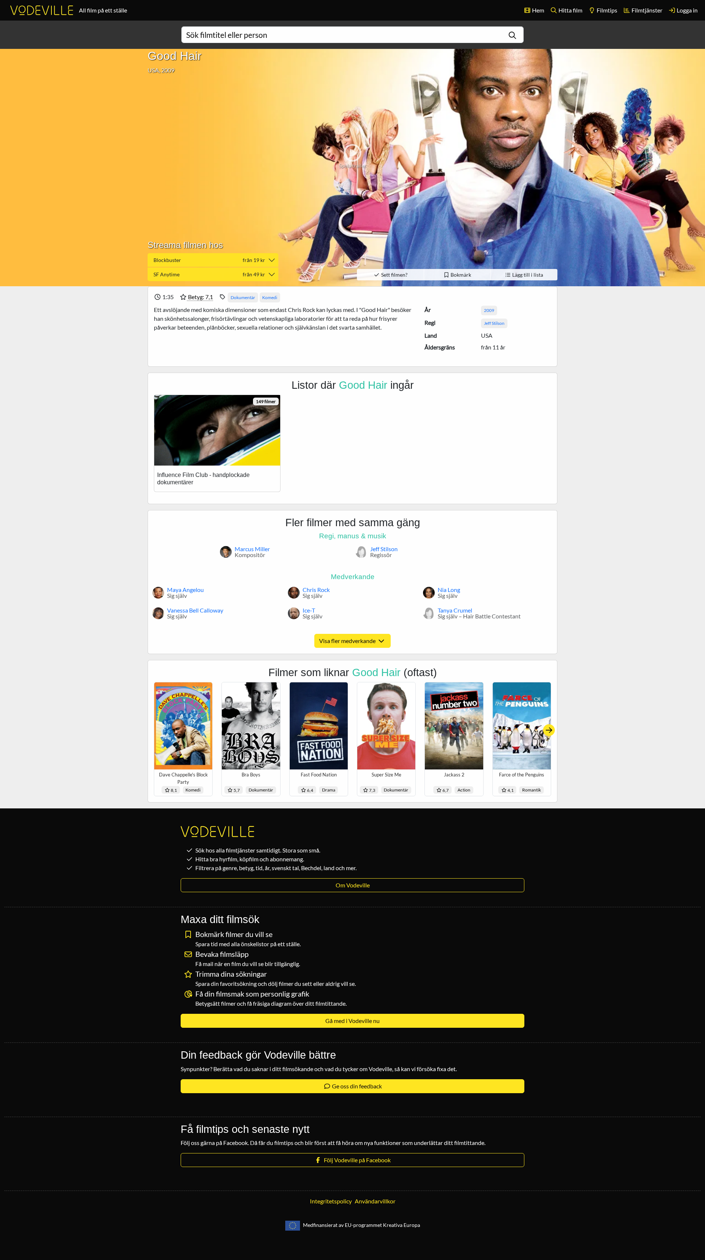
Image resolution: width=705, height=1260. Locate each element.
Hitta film (569, 10)
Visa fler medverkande (348, 640)
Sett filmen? (394, 275)
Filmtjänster (646, 10)
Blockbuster (209, 260)
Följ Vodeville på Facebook (356, 1159)
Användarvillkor (375, 1201)
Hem (537, 10)
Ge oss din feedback (356, 1086)
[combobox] (352, 34)
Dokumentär (243, 297)
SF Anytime (209, 274)
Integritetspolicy (331, 1201)
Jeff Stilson (494, 323)
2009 (489, 310)
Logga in (687, 10)
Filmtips (606, 10)
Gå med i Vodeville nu (352, 1020)
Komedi (269, 297)
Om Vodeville (353, 885)
